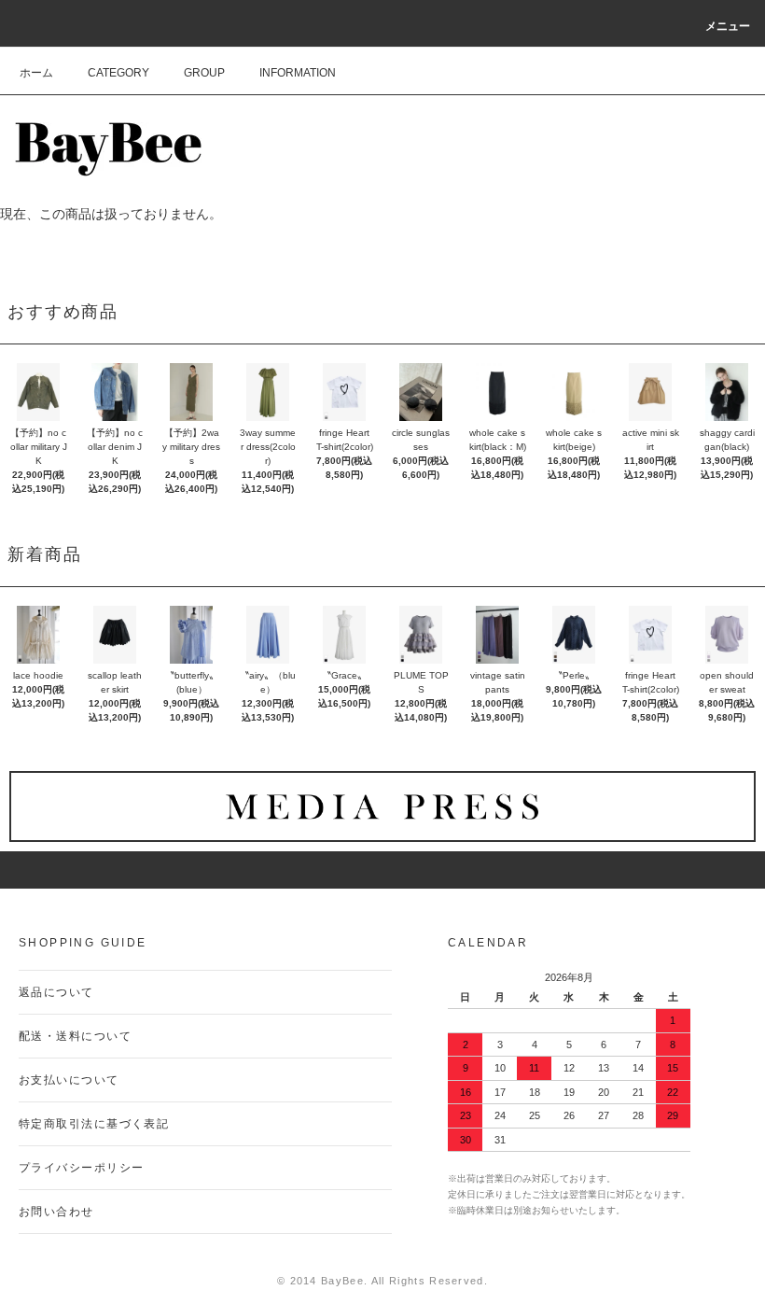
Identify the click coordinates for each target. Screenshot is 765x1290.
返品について (56, 992)
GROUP (204, 72)
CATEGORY (118, 72)
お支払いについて (69, 1080)
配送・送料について (75, 1036)
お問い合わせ (56, 1211)
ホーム (36, 72)
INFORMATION (297, 72)
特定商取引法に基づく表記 (94, 1123)
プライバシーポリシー (81, 1167)
